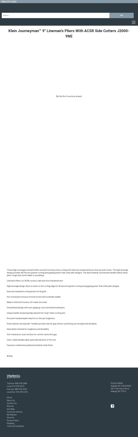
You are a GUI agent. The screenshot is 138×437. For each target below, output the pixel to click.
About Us (11, 400)
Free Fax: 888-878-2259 (17, 389)
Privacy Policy (13, 420)
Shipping (10, 423)
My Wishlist (12, 415)
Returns (10, 406)
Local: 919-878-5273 (15, 386)
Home (9, 398)
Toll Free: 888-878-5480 (17, 383)
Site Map (11, 409)
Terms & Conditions (15, 426)
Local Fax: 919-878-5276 (17, 392)
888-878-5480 (8, 1)
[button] (69, 22)
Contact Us (12, 403)
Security (10, 418)
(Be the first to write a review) (69, 96)
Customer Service (15, 412)
